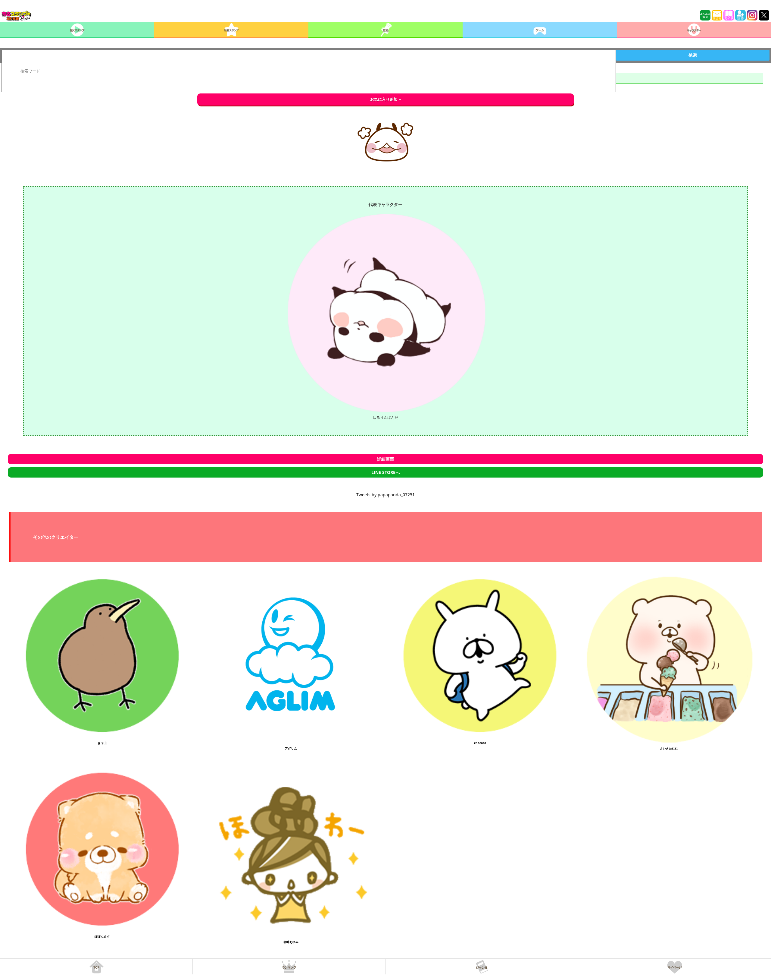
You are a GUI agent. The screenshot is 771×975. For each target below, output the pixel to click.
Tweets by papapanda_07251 (385, 494)
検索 (692, 54)
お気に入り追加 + (385, 99)
